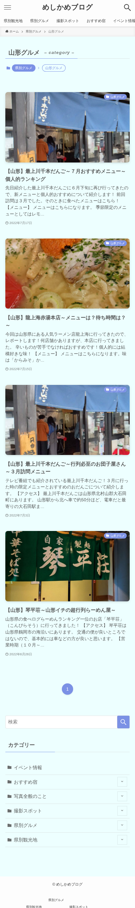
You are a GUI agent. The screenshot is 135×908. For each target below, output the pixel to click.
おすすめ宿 (25, 782)
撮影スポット (28, 810)
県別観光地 (25, 839)
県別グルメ (23, 68)
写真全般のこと (30, 796)
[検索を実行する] (123, 722)
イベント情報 (28, 767)
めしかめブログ (67, 7)
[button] (127, 7)
